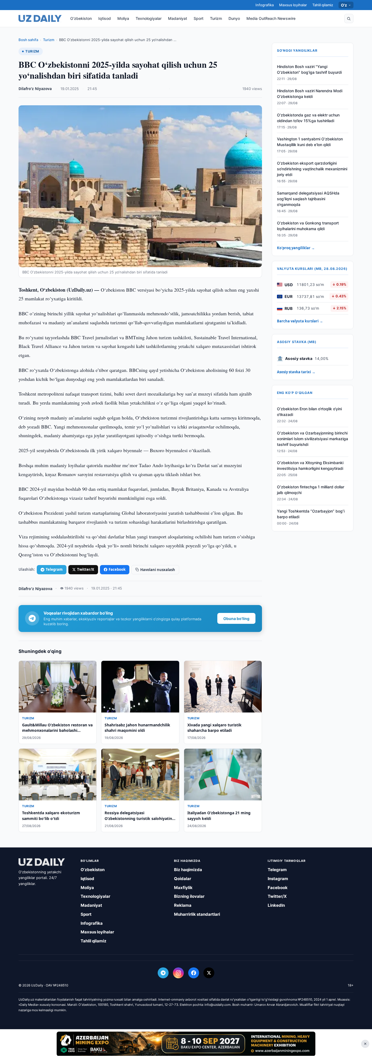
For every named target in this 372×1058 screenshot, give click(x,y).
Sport (198, 18)
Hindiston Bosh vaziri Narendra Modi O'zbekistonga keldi (309, 93)
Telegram (54, 569)
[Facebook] (193, 972)
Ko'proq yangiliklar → (296, 247)
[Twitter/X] (208, 972)
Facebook (117, 569)
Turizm (216, 18)
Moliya (123, 18)
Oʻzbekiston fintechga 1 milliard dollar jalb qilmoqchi (310, 490)
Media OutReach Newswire (270, 18)
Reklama (182, 905)
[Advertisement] (186, 1044)
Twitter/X (85, 569)
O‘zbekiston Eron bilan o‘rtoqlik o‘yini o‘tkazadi (309, 411)
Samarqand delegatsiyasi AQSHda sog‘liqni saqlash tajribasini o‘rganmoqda (308, 199)
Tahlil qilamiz (322, 5)
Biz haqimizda (188, 869)
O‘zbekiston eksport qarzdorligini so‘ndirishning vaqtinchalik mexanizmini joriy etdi (312, 169)
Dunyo (234, 18)
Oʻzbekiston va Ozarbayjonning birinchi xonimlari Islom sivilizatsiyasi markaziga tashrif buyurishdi (312, 439)
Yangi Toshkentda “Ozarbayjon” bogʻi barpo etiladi (310, 514)
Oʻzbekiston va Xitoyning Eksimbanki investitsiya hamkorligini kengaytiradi (310, 466)
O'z (344, 5)
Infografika (264, 5)
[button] (348, 18)
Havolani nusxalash (157, 569)
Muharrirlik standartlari (197, 914)
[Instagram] (178, 972)
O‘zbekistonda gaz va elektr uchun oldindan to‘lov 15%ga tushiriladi (308, 118)
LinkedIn (276, 905)
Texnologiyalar (148, 18)
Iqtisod (104, 18)
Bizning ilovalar (189, 896)
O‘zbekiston (81, 18)
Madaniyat (177, 18)
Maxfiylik (183, 887)
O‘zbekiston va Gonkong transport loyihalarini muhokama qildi (308, 226)
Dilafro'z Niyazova (35, 88)
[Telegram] (163, 972)
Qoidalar (182, 878)
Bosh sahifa (28, 40)
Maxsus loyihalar (293, 5)
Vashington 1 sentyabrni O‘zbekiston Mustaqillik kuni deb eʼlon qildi (310, 142)
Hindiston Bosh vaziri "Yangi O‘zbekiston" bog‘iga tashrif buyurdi (309, 69)
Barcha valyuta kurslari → (300, 321)
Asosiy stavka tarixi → (296, 371)
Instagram (278, 878)
